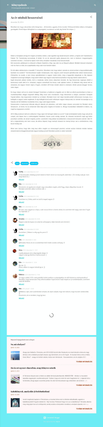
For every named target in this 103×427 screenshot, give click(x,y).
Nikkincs (21, 275)
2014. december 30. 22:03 (32, 219)
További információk (84, 362)
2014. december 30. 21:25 (29, 184)
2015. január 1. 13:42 (28, 288)
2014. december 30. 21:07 (31, 172)
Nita (20, 184)
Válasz (21, 180)
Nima (20, 250)
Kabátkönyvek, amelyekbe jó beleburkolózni (30, 391)
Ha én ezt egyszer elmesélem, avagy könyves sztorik (33, 368)
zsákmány (34, 163)
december (24, 163)
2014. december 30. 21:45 (31, 196)
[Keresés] (95, 5)
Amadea (21, 219)
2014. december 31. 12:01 (30, 250)
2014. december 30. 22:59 (31, 229)
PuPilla (21, 172)
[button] (91, 17)
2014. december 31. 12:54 (29, 262)
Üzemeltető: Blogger (53, 418)
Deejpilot (58, 421)
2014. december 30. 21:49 (29, 206)
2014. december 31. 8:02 (29, 240)
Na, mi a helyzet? (18, 344)
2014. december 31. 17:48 (32, 274)
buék (17, 163)
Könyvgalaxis (19, 4)
